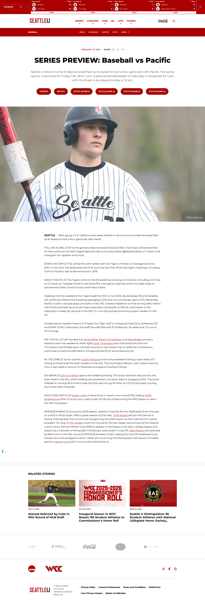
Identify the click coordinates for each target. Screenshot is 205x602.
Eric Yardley (77, 422)
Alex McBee (135, 339)
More (124, 32)
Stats (115, 32)
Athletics (92, 21)
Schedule (93, 32)
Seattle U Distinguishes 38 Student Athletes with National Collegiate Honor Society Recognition (153, 517)
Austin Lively (79, 395)
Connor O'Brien (69, 375)
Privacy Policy (88, 587)
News (82, 32)
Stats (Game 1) (82, 91)
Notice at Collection (116, 593)
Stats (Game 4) (158, 91)
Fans (105, 21)
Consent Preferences (109, 587)
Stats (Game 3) (133, 91)
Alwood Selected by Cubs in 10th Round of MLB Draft (48, 515)
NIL (113, 21)
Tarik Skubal (120, 415)
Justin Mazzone (91, 359)
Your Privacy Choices (92, 593)
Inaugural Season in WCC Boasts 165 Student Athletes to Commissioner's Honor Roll (101, 517)
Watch (62, 91)
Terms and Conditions (134, 587)
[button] (200, 7)
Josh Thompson (104, 343)
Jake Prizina (136, 430)
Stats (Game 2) (108, 91)
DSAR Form (155, 587)
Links (51, 12)
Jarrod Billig (91, 339)
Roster (105, 32)
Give (120, 21)
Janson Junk (62, 441)
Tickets (131, 21)
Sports (79, 21)
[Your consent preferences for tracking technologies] (2, 451)
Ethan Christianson (110, 339)
